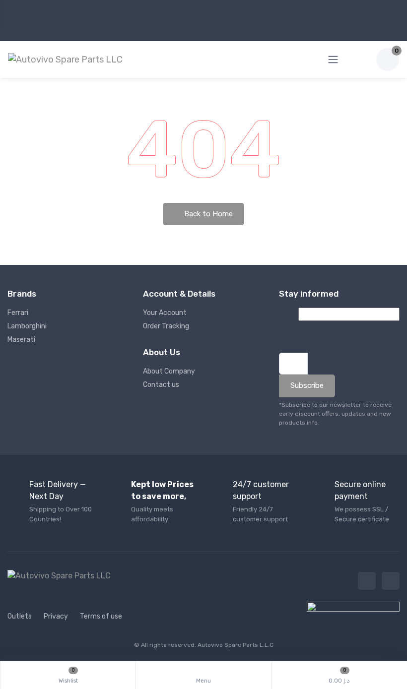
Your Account (165, 313)
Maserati (21, 339)
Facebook (367, 581)
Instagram (391, 581)
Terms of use (101, 616)
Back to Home (207, 213)
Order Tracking (166, 326)
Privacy (56, 616)
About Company (169, 371)
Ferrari (17, 313)
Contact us (161, 384)
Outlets (19, 616)
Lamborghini (27, 326)
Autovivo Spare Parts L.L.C (235, 644)
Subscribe (307, 385)
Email (282, 329)
